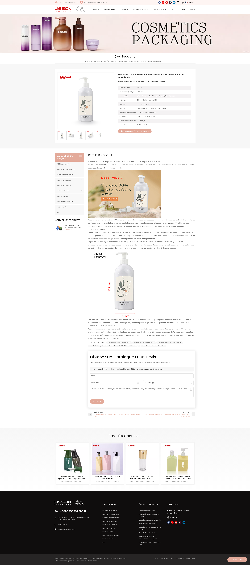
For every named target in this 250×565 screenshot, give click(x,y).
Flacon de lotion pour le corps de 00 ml (170, 343)
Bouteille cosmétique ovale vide (150, 520)
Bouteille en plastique (64, 180)
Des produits (109, 9)
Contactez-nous (188, 9)
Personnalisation (140, 9)
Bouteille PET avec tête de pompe (129, 346)
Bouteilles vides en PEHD (147, 524)
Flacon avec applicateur (65, 175)
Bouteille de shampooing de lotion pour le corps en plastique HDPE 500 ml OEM (142, 478)
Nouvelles (187, 511)
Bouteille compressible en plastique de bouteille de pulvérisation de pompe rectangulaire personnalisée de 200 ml (178, 478)
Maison (169, 511)
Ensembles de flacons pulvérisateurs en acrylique (148, 537)
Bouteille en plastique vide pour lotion (153, 346)
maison (96, 9)
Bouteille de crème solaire (66, 169)
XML (172, 558)
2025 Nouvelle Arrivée (64, 164)
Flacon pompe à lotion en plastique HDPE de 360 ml (72, 478)
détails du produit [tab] (100, 156)
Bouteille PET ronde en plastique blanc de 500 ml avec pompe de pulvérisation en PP (131, 369)
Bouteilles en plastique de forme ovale (150, 528)
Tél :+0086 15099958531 (70, 511)
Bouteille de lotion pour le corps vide (150, 543)
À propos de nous (159, 9)
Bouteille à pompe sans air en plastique (149, 515)
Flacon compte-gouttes (65, 202)
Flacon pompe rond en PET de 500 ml (119, 343)
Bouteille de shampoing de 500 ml (144, 343)
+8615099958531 (63, 524)
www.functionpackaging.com (69, 561)
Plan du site (164, 558)
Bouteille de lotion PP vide (148, 533)
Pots (58, 212)
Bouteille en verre (62, 207)
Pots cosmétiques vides (147, 511)
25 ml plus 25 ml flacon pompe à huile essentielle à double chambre (107, 478)
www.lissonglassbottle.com (89, 561)
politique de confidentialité (185, 558)
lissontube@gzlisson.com (66, 529)
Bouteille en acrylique (64, 185)
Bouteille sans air (62, 196)
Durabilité (124, 9)
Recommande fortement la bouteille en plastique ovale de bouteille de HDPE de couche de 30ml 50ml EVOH (73, 227)
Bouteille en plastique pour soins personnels (102, 346)
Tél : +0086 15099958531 (68, 2)
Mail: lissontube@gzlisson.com (95, 2)
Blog (174, 9)
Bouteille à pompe (63, 191)
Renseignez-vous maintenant (136, 131)
